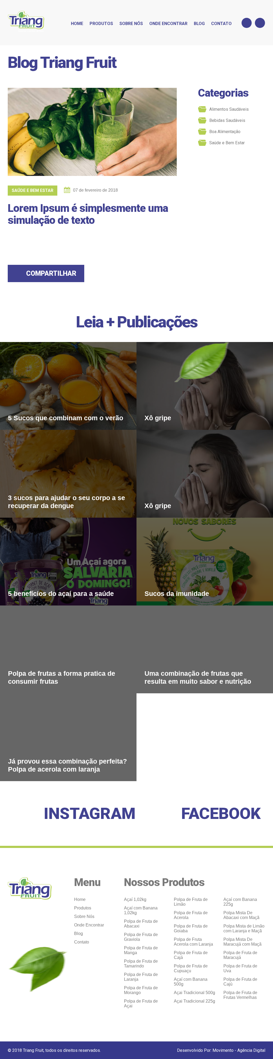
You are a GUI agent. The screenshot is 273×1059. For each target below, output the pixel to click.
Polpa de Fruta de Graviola (141, 937)
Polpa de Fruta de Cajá (191, 955)
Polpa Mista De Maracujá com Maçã (242, 941)
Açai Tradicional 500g (194, 992)
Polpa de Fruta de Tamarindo (141, 963)
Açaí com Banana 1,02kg (141, 910)
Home (77, 23)
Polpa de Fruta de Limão (191, 901)
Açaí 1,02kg (135, 899)
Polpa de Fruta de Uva (240, 968)
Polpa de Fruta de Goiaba (191, 928)
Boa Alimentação (224, 131)
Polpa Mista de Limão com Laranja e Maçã (243, 928)
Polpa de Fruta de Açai (141, 1003)
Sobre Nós (131, 23)
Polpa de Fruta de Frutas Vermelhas (240, 995)
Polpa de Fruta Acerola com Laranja (193, 941)
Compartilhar (51, 273)
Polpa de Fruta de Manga (141, 950)
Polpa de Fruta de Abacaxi (141, 923)
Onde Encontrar (168, 23)
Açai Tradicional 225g (194, 1001)
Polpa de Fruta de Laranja (141, 977)
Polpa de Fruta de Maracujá (240, 955)
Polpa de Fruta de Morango (141, 990)
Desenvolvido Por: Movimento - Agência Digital (221, 1050)
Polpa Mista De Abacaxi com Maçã (241, 915)
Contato (221, 23)
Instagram (89, 813)
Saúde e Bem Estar (32, 190)
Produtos (101, 23)
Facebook (221, 813)
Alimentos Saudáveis (229, 109)
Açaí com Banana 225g (240, 901)
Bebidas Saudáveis (227, 120)
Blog (199, 23)
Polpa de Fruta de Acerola (191, 915)
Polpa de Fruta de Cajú (240, 981)
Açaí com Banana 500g (190, 981)
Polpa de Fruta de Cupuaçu (191, 968)
